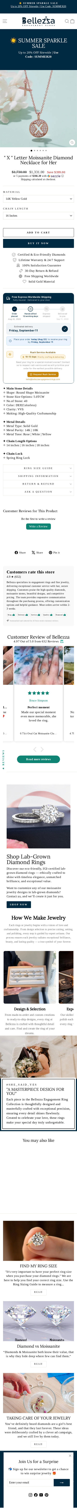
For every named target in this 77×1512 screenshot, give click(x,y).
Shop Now (19, 904)
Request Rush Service (44, 374)
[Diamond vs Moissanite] (38, 1321)
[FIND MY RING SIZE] (38, 1241)
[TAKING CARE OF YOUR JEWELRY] (38, 1393)
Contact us (14, 896)
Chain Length (15, 208)
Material (12, 192)
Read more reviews (38, 759)
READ (38, 1292)
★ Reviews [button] (3, 759)
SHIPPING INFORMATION (38, 476)
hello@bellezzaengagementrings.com (43, 379)
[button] (38, 176)
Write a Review (38, 526)
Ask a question (39, 491)
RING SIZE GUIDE (38, 468)
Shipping (26, 179)
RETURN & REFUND (39, 484)
